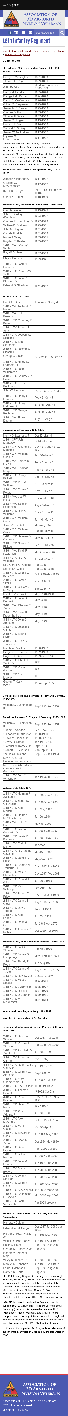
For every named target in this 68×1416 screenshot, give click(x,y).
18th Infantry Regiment (17, 54)
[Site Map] (23, 34)
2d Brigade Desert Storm (33, 51)
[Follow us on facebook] (10, 33)
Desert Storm (10, 51)
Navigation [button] (12, 5)
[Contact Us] (30, 34)
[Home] (16, 34)
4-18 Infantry (57, 51)
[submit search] (62, 32)
